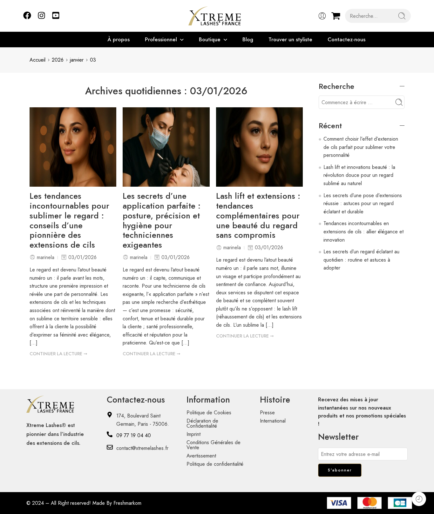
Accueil (37, 59)
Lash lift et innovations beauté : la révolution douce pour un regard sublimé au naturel (359, 175)
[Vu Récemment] (419, 499)
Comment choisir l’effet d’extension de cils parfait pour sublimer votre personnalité (360, 147)
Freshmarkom (127, 503)
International (273, 420)
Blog (247, 39)
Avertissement (201, 455)
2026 (58, 59)
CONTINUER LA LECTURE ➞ (58, 353)
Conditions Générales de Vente (213, 445)
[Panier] (335, 15)
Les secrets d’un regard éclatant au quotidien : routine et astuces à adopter (361, 259)
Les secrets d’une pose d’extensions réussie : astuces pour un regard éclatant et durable (362, 203)
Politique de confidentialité (214, 464)
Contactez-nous (346, 39)
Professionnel (161, 39)
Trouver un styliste (290, 39)
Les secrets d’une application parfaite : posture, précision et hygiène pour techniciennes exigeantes (161, 220)
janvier (77, 59)
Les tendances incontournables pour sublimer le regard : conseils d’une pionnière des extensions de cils (69, 220)
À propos (118, 39)
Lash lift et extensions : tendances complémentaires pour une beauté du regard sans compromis (258, 215)
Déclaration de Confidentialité (202, 423)
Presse (267, 412)
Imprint (193, 434)
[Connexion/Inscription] (322, 15)
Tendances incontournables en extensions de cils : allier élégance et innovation (363, 231)
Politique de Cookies (208, 412)
